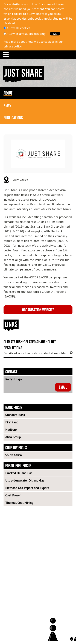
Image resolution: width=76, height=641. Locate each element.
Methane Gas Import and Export (27, 488)
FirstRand (11, 422)
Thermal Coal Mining (19, 503)
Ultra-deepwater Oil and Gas (24, 480)
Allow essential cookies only (26, 34)
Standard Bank (15, 415)
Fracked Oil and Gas (18, 473)
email (63, 387)
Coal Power (13, 495)
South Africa (13, 455)
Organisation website (38, 309)
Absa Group (13, 437)
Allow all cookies (18, 28)
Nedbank (11, 430)
